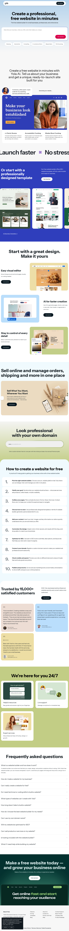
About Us (45, 911)
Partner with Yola (47, 915)
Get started (60, 3)
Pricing (32, 913)
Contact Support (59, 911)
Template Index (59, 915)
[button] (67, 398)
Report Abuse (58, 913)
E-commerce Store (37, 44)
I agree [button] (11, 927)
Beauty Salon (49, 44)
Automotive (17, 44)
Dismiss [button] (5, 927)
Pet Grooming (59, 44)
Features (32, 911)
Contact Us (45, 913)
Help (44, 917)
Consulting (26, 44)
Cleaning (8, 44)
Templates (32, 915)
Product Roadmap (59, 917)
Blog (31, 917)
